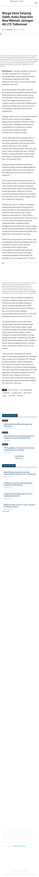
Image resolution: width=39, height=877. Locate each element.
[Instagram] (14, 860)
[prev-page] (2, 454)
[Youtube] (30, 860)
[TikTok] (19, 860)
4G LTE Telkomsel (13, 390)
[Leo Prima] (3, 30)
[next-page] (3, 454)
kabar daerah (28, 393)
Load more (5, 511)
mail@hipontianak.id (19, 846)
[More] (23, 405)
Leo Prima (9, 29)
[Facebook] (4, 405)
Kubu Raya (12, 395)
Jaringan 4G (6, 393)
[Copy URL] (18, 405)
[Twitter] (9, 405)
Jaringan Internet (17, 393)
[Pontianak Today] (19, 2)
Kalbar (5, 395)
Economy (5, 9)
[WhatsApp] (14, 405)
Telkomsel (20, 395)
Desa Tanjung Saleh (26, 390)
